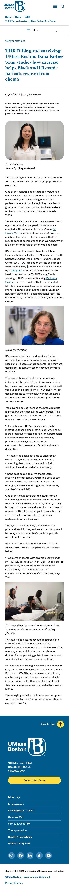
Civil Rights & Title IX (21, 810)
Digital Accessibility (20, 837)
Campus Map (16, 817)
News (18, 17)
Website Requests (19, 843)
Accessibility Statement (37, 877)
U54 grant (16, 270)
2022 (27, 17)
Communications (15, 41)
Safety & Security (19, 824)
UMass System (13, 877)
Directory (14, 797)
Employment (16, 804)
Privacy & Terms (14, 883)
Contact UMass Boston (34, 780)
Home (8, 17)
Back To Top (47, 724)
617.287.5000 (16, 771)
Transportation (17, 830)
